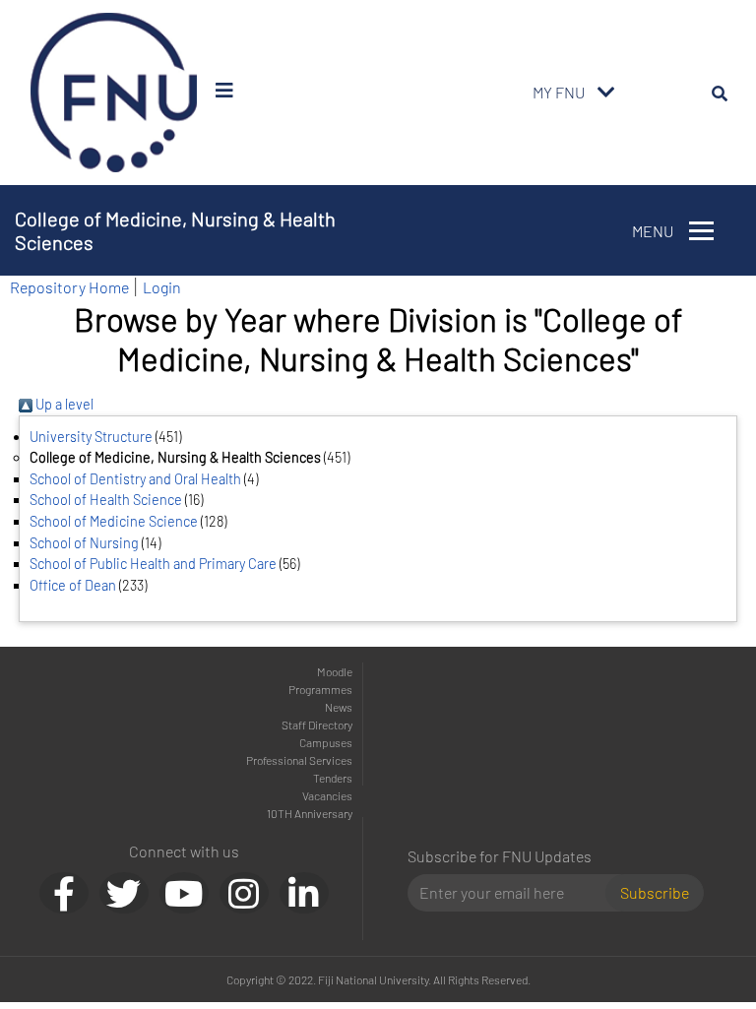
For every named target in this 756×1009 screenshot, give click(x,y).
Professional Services (299, 760)
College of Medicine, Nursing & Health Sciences (175, 230)
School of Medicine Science (114, 521)
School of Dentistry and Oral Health (135, 479)
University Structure (91, 436)
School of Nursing (84, 543)
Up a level (63, 404)
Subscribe (654, 892)
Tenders (332, 778)
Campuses (325, 742)
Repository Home (69, 287)
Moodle (334, 671)
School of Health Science (106, 499)
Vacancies (327, 795)
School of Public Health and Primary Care (153, 563)
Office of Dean (73, 585)
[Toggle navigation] (606, 92)
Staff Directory (317, 724)
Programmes (320, 689)
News (338, 707)
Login (162, 287)
